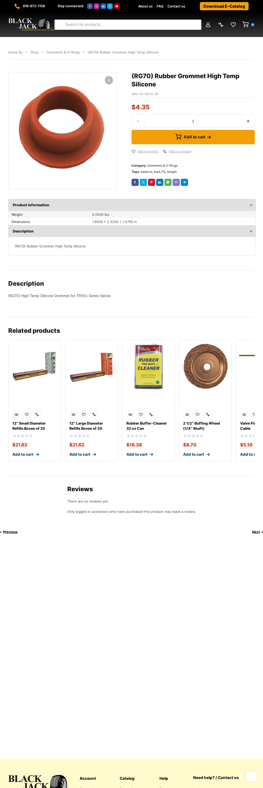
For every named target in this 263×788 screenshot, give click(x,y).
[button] (109, 80)
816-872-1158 (34, 6)
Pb (163, 172)
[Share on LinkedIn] (159, 182)
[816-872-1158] (17, 6)
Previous (10, 532)
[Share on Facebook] (135, 182)
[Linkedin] (103, 6)
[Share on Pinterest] (151, 182)
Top (252, 777)
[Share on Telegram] (184, 182)
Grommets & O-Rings (63, 52)
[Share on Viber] (176, 182)
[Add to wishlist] (134, 151)
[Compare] (165, 151)
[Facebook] (90, 6)
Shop (34, 52)
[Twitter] (110, 6)
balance (146, 172)
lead (157, 172)
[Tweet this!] (143, 182)
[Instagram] (96, 6)
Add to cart (194, 137)
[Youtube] (116, 6)
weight (172, 172)
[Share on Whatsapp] (168, 182)
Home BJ (15, 52)
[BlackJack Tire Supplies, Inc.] (31, 25)
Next (256, 532)
